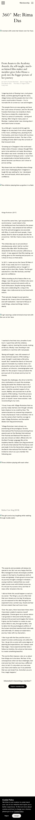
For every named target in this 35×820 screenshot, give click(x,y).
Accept (16, 816)
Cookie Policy (19, 811)
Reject (7, 816)
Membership (25, 3)
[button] (32, 3)
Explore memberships (17, 686)
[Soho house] (3, 3)
